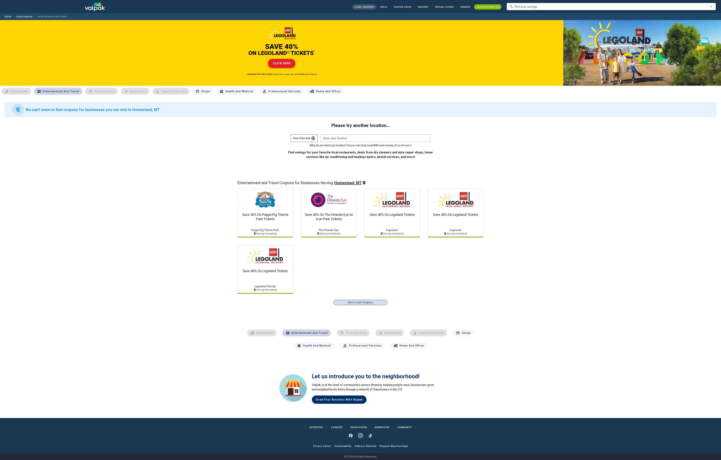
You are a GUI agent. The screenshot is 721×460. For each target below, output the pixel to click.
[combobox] (611, 6)
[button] (444, 7)
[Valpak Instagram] (360, 435)
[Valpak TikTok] (370, 435)
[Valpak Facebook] (350, 435)
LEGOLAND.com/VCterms (305, 74)
